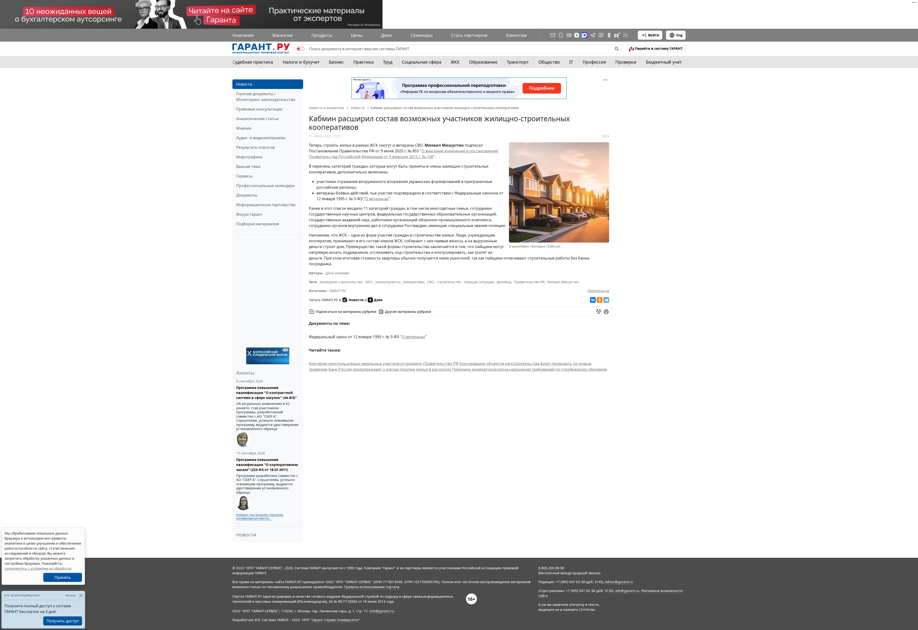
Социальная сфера (421, 62)
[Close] (80, 595)
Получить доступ (63, 621)
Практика (363, 62)
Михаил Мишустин (563, 282)
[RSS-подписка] (625, 35)
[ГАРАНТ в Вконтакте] (569, 35)
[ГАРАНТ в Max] (584, 35)
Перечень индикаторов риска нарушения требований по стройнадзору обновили (529, 369)
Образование (483, 62)
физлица (504, 282)
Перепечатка (598, 290)
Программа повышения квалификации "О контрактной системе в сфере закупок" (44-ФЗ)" (266, 392)
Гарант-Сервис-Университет (335, 620)
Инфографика (249, 157)
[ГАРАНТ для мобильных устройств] (561, 35)
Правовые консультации (259, 109)
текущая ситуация (479, 282)
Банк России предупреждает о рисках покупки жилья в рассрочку (389, 369)
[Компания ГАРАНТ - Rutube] (617, 35)
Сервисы (244, 176)
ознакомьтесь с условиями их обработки (38, 568)
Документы (246, 195)
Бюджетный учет (664, 62)
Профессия (594, 62)
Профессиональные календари (265, 185)
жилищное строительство (340, 282)
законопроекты (387, 282)
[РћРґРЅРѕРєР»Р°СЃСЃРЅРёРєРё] (599, 300)
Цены (356, 35)
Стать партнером (469, 35)
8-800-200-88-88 (551, 568)
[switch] (300, 49)
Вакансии (282, 35)
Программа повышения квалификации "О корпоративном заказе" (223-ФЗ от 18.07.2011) (267, 464)
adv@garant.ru (627, 590)
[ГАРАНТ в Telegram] (593, 35)
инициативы (413, 282)
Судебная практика (252, 62)
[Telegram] (606, 300)
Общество (549, 62)
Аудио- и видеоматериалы (260, 137)
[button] (655, 48)
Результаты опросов (255, 147)
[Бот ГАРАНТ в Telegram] (601, 35)
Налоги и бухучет (301, 62)
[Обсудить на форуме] (598, 312)
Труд (387, 62)
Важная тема (248, 166)
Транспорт (518, 62)
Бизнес (336, 62)
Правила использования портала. (372, 587)
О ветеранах (376, 198)
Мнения (243, 128)
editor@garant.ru (619, 582)
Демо (386, 35)
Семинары (422, 35)
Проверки (625, 62)
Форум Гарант (249, 214)
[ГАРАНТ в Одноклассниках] (609, 35)
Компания (243, 35)
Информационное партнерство (266, 204)
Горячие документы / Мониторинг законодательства (265, 96)
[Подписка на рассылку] (553, 35)
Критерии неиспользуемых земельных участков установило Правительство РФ (384, 363)
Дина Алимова (337, 273)
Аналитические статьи (257, 118)
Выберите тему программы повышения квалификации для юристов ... (259, 516)
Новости (244, 84)
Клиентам (516, 35)
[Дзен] (576, 35)
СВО (430, 282)
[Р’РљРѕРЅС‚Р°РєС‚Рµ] (593, 300)
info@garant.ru (381, 611)
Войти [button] (653, 35)
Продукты (321, 35)
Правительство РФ (529, 282)
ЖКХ (455, 62)
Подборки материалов (257, 224)
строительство (449, 282)
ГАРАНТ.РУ (337, 290)
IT (571, 62)
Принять (63, 577)
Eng (679, 35)
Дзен (378, 300)
